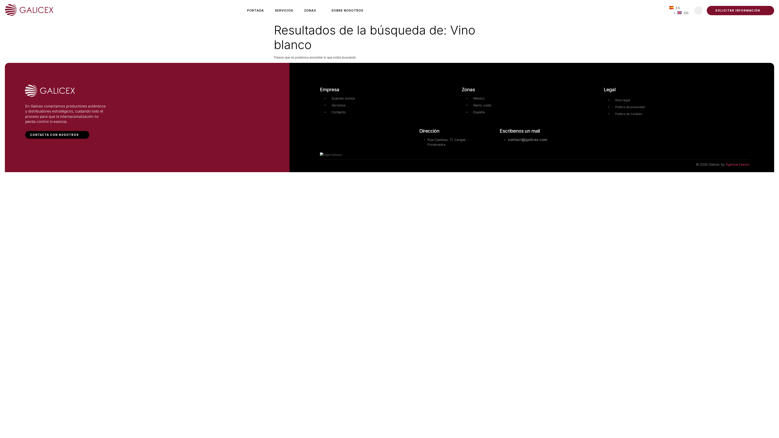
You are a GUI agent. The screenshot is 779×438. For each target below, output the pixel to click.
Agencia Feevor (738, 164)
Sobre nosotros (347, 10)
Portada (255, 10)
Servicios (284, 10)
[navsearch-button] (698, 10)
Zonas (310, 10)
